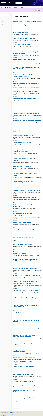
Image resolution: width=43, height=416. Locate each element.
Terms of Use (32, 414)
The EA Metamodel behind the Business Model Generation (24, 367)
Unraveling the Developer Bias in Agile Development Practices (24, 252)
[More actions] (41, 14)
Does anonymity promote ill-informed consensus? (27, 120)
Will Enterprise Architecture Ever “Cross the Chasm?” (24, 391)
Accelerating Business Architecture (23, 237)
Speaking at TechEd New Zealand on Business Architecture (23, 382)
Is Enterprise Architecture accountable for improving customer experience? (25, 335)
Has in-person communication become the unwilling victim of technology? (25, 260)
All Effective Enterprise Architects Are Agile (25, 298)
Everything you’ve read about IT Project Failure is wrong (26, 320)
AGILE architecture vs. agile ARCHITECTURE (25, 268)
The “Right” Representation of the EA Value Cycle (27, 229)
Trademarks (37, 414)
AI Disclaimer (2, 414)
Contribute (15, 414)
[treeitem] (5, 16)
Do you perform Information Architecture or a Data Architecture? (26, 67)
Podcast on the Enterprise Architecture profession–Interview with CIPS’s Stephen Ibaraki (27, 358)
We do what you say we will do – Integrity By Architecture (24, 205)
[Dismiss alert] (41, 1)
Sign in (41, 7)
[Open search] (39, 7)
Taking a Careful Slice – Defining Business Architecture (22, 350)
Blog (12, 414)
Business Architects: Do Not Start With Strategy (26, 190)
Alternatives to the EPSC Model (21, 44)
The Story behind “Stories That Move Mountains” (27, 329)
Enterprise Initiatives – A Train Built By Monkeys (26, 113)
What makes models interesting (22, 166)
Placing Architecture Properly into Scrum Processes (22, 214)
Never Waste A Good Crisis (20, 32)
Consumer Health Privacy (25, 414)
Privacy (19, 414)
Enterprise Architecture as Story (22, 142)
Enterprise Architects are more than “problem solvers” (23, 182)
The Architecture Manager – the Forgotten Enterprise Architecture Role (25, 75)
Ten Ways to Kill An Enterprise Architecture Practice (25, 174)
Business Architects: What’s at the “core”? (24, 128)
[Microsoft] (1, 7)
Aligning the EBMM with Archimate (23, 374)
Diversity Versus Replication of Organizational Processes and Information (26, 150)
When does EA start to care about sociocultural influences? (26, 84)
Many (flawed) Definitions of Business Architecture (27, 344)
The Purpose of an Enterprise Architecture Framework (25, 159)
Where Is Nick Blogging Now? (21, 25)
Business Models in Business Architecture (24, 197)
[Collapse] (10, 13)
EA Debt (15, 106)
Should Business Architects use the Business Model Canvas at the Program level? (25, 282)
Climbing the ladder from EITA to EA (23, 135)
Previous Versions (7, 414)
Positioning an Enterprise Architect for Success (26, 398)
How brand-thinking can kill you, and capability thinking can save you (26, 52)
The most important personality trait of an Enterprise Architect (25, 305)
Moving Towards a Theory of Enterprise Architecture (24, 60)
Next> (14, 404)
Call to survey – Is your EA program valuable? (25, 91)
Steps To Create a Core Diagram (21, 313)
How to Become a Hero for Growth (22, 244)
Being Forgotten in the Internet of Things (24, 98)
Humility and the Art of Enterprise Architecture (26, 275)
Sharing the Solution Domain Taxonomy (24, 38)
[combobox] (5, 15)
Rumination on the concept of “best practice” (25, 290)
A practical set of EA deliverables (22, 222)
